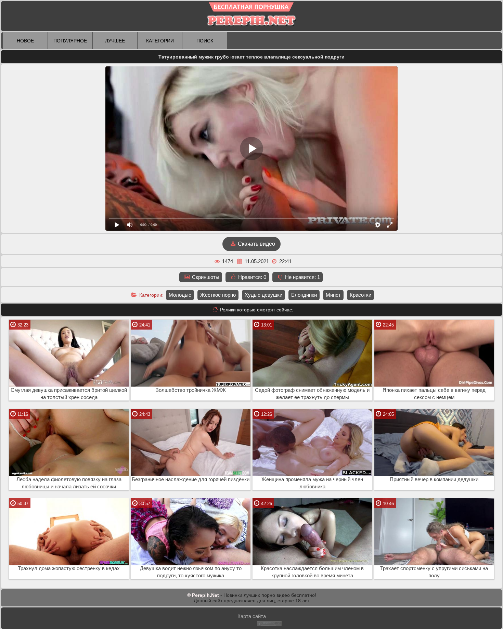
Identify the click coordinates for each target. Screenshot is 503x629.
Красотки (360, 295)
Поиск (204, 40)
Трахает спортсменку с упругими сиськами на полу (434, 572)
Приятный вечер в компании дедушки (434, 479)
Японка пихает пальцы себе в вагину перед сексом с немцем (434, 393)
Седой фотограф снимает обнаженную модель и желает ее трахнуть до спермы (312, 393)
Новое (25, 40)
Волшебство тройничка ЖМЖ (190, 390)
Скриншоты (205, 277)
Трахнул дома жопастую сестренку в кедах (69, 568)
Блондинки (304, 295)
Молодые (180, 295)
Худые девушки (263, 295)
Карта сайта (251, 616)
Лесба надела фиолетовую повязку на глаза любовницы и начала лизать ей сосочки (68, 483)
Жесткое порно (218, 295)
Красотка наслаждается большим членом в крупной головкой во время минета (312, 572)
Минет (333, 295)
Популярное (70, 40)
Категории (160, 40)
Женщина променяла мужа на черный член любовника (312, 483)
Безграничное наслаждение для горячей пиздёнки (190, 479)
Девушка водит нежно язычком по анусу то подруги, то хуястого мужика (191, 572)
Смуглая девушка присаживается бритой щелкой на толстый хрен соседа (69, 393)
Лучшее (115, 40)
